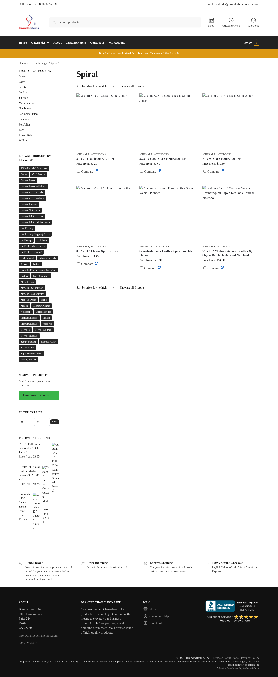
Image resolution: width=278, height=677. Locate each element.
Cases (22, 81)
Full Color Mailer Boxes (33, 246)
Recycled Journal (43, 329)
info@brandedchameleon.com (38, 635)
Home (22, 63)
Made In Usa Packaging (32, 293)
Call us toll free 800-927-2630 (38, 4)
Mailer (44, 299)
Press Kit (47, 323)
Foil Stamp (26, 240)
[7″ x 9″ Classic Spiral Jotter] (230, 121)
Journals (82, 154)
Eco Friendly (27, 228)
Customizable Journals (32, 192)
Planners (162, 246)
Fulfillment (42, 240)
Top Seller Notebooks (31, 353)
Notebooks (98, 154)
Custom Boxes (28, 180)
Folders (23, 92)
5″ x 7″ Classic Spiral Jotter (95, 158)
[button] (251, 42)
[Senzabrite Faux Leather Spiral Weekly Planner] (167, 214)
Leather (24, 276)
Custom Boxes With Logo (33, 186)
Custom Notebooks (30, 210)
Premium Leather (29, 323)
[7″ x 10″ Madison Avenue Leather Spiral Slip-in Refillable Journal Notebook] (230, 214)
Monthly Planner (41, 305)
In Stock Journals (47, 258)
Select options (104, 181)
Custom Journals (29, 204)
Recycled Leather (29, 335)
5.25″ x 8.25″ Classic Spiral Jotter (162, 158)
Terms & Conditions (226, 657)
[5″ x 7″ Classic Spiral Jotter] (104, 121)
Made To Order (28, 299)
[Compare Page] (96, 171)
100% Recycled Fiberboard (34, 168)
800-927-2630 (28, 643)
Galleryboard (27, 258)
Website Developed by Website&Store (238, 668)
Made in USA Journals (32, 287)
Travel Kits (25, 135)
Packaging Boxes (29, 317)
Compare (86, 171)
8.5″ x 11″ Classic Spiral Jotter (97, 251)
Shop (211, 25)
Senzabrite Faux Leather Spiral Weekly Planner (165, 253)
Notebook (25, 311)
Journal (24, 264)
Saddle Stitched (28, 341)
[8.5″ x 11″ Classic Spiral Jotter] (104, 214)
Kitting (36, 264)
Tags (21, 129)
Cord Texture (38, 174)
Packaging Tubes (28, 113)
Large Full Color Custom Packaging (38, 270)
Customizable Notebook (32, 198)
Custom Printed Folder (32, 216)
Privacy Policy (250, 657)
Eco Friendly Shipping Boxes (35, 234)
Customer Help (231, 25)
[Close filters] (60, 71)
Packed (46, 317)
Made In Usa (27, 281)
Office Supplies (43, 311)
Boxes (22, 76)
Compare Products (36, 395)
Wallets (23, 140)
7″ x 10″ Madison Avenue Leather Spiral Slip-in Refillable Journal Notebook (229, 253)
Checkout (253, 25)
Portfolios (24, 124)
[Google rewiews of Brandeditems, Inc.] (232, 619)
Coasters (23, 87)
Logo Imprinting (41, 276)
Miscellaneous (27, 103)
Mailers (24, 305)
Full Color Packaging (31, 252)
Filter (54, 421)
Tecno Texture (27, 347)
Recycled (25, 329)
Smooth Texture (48, 341)
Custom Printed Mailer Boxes (35, 222)
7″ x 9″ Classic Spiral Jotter (221, 158)
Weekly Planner (28, 359)
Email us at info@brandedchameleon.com (232, 4)
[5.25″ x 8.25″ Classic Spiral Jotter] (167, 121)
